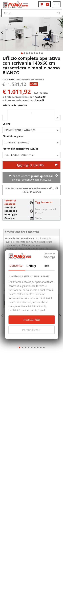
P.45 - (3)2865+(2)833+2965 (19, 154)
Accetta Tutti (32, 320)
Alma (38, 100)
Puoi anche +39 (28, 190)
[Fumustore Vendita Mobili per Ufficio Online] (16, 4)
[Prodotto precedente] (2, 316)
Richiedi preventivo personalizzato (31, 177)
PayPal (39, 97)
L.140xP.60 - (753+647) (17, 142)
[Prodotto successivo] (60, 316)
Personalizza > (31, 330)
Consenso (16, 265)
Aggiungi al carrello (30, 165)
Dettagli (31, 266)
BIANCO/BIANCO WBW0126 (20, 130)
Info (47, 266)
